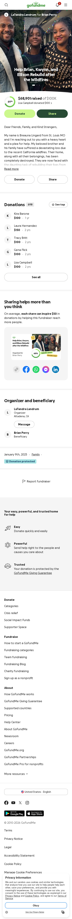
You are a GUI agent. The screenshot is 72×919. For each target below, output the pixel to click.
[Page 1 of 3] (33, 85)
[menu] (65, 4)
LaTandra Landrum (26, 409)
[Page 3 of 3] (39, 85)
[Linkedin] (55, 369)
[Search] (6, 4)
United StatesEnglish (38, 791)
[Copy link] (16, 369)
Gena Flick (20, 249)
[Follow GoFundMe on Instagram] (27, 802)
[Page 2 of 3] (36, 85)
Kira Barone (21, 213)
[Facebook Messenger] (45, 369)
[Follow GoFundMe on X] (20, 802)
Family (36, 454)
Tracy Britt (20, 237)
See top (60, 204)
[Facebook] (26, 369)
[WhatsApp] (36, 369)
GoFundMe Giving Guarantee (33, 573)
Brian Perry (21, 432)
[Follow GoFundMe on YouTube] (13, 802)
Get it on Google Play (14, 813)
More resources (14, 773)
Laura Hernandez (25, 225)
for (34, 14)
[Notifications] (57, 4)
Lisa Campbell (23, 262)
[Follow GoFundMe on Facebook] (6, 802)
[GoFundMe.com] (36, 5)
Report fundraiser (38, 481)
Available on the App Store (35, 813)
